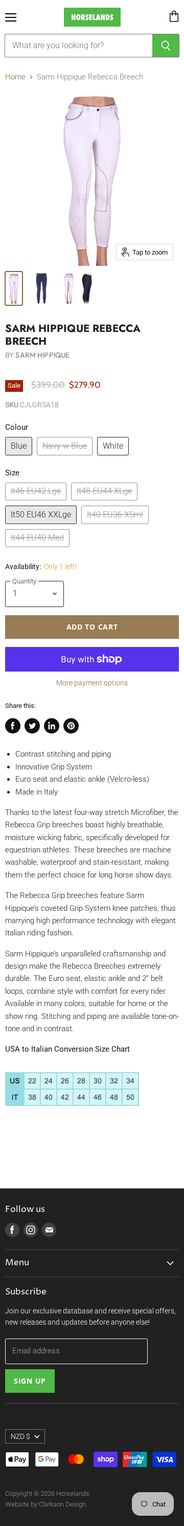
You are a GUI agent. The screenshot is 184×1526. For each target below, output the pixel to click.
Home (15, 77)
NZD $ (20, 1436)
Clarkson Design (62, 1504)
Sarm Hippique (42, 355)
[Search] (165, 45)
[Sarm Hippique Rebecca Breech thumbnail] (14, 288)
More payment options (92, 683)
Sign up (30, 1381)
